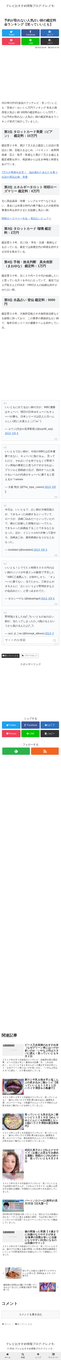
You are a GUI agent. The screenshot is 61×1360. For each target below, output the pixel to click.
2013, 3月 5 (11, 433)
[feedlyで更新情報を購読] (16, 751)
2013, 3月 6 (47, 598)
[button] (55, 640)
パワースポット (31, 655)
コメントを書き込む (30, 1314)
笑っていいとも (12, 655)
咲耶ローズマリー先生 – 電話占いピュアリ (26, 218)
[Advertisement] (30, 73)
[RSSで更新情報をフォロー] (45, 751)
